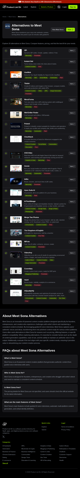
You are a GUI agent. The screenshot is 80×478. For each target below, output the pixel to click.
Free (39, 66)
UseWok (27, 72)
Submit (44, 430)
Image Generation (55, 91)
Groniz (26, 166)
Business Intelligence (28, 451)
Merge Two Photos (31, 217)
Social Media (43, 77)
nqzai (26, 280)
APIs (46, 91)
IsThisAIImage (30, 201)
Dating (4, 457)
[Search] (59, 7)
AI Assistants (29, 224)
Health (61, 460)
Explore (33, 7)
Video (40, 91)
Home (4, 16)
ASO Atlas (28, 153)
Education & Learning (28, 460)
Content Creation (30, 66)
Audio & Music (29, 260)
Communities (53, 144)
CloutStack (28, 137)
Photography (29, 211)
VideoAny (28, 253)
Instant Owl (28, 61)
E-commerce (6, 460)
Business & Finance (9, 451)
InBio (26, 179)
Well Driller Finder (31, 113)
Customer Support (65, 454)
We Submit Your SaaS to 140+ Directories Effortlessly (41, 1)
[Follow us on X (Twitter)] (3, 437)
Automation (53, 77)
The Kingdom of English (33, 230)
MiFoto (27, 241)
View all (5, 463)
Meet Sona (12, 16)
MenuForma (29, 99)
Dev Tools (62, 298)
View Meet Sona (58, 29)
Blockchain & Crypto (28, 449)
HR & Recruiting (45, 460)
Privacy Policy (65, 430)
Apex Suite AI (29, 190)
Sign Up (73, 7)
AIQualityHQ (29, 291)
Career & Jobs (45, 451)
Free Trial (41, 236)
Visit (69, 29)
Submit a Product (47, 7)
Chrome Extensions (8, 454)
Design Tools (42, 208)
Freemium (37, 55)
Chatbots (62, 451)
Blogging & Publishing (31, 274)
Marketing (28, 55)
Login (64, 7)
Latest (25, 7)
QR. (25, 50)
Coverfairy (28, 269)
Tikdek (27, 83)
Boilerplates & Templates (67, 449)
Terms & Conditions (67, 427)
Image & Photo (53, 208)
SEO (35, 77)
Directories (28, 147)
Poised (27, 124)
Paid (61, 77)
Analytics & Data (30, 160)
